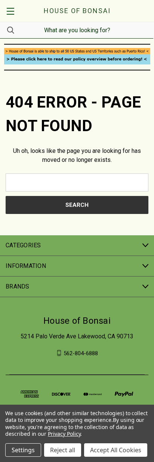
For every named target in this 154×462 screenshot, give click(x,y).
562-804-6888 (81, 353)
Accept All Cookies (115, 450)
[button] (77, 51)
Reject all (62, 450)
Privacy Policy (64, 433)
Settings (23, 450)
